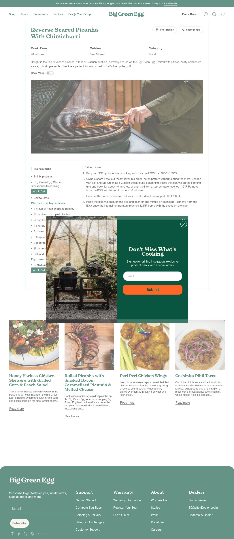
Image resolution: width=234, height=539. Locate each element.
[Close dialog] (183, 224)
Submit (153, 289)
